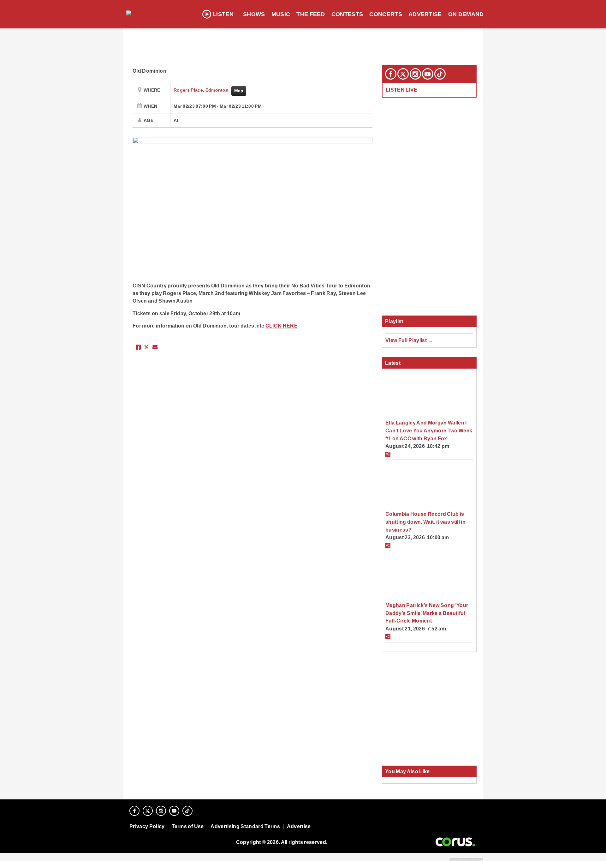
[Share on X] (146, 347)
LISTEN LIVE (402, 90)
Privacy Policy (147, 826)
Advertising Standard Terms (245, 826)
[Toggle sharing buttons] (387, 454)
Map (239, 90)
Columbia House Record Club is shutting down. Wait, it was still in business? (425, 521)
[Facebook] (390, 74)
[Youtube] (427, 74)
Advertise (425, 14)
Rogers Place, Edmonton (202, 90)
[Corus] (455, 842)
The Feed (310, 14)
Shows (254, 14)
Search (502, 14)
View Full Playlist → (409, 340)
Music (280, 14)
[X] (403, 74)
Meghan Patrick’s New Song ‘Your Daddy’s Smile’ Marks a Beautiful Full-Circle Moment (426, 612)
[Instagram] (415, 74)
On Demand (466, 14)
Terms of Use (188, 826)
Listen (223, 14)
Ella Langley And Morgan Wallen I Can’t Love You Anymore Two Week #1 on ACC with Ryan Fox (428, 430)
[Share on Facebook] (138, 347)
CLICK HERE (281, 325)
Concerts (385, 14)
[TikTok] (440, 74)
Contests (347, 14)
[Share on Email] (154, 347)
